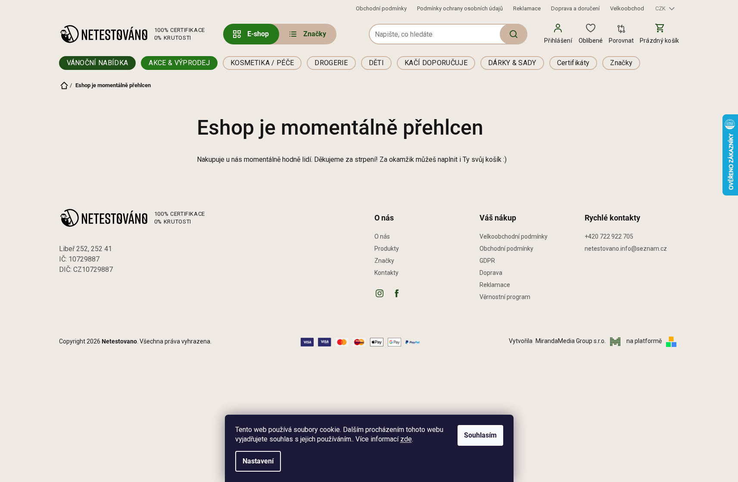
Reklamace (527, 8)
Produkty (386, 248)
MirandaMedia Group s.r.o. (571, 340)
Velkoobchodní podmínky (514, 236)
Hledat (513, 34)
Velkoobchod (627, 8)
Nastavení (258, 461)
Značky (384, 260)
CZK (661, 8)
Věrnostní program (505, 296)
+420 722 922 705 (609, 236)
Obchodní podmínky (381, 8)
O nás (382, 236)
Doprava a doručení (575, 8)
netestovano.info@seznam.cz (626, 248)
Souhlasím (480, 435)
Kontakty (386, 272)
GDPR (487, 260)
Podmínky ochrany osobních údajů (460, 8)
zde (406, 439)
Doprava (491, 272)
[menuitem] (307, 34)
